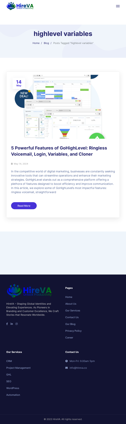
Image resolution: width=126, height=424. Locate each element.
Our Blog (70, 324)
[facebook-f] (7, 324)
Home (36, 43)
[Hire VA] (20, 5)
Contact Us (72, 317)
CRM (9, 361)
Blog (46, 43)
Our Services (72, 310)
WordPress (12, 388)
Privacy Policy (73, 330)
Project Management (18, 367)
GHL (8, 374)
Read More (24, 205)
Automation (13, 394)
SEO (8, 381)
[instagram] (17, 324)
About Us (70, 303)
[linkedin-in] (12, 324)
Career (69, 337)
